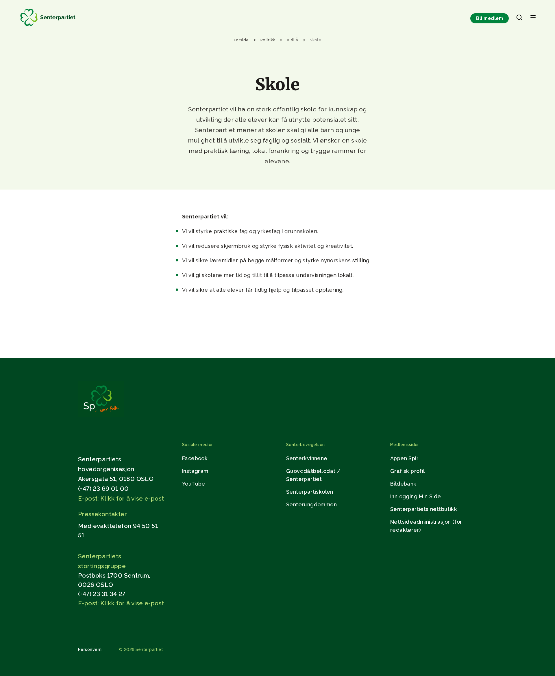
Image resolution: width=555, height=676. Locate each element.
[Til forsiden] (47, 26)
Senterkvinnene (307, 458)
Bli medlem (489, 18)
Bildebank (403, 484)
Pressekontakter (102, 514)
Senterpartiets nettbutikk (423, 509)
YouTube (193, 484)
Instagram (195, 471)
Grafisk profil (407, 471)
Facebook (195, 458)
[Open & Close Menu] (533, 18)
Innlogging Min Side (415, 496)
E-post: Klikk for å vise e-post (121, 498)
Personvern (90, 649)
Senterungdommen (311, 504)
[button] (519, 18)
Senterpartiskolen (309, 492)
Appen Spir (404, 458)
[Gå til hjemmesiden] (101, 415)
